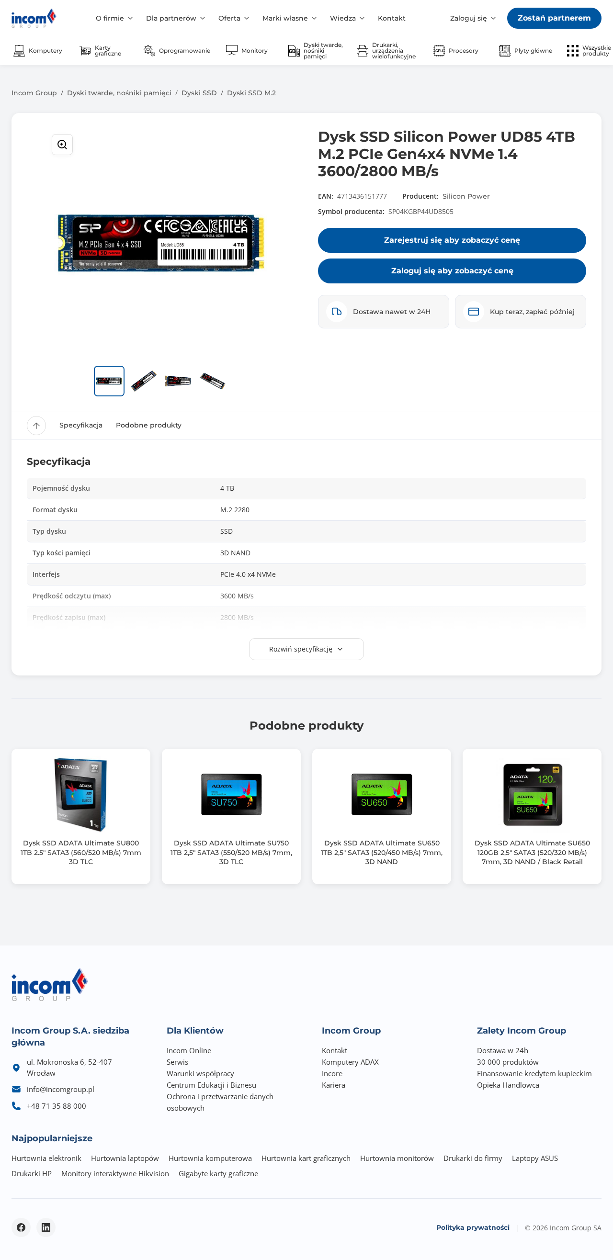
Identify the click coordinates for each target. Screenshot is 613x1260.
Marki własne (285, 18)
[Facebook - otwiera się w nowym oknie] (21, 1227)
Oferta (229, 18)
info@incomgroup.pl (60, 1089)
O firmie (110, 18)
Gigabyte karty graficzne (218, 1173)
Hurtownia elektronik (46, 1158)
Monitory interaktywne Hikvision (115, 1173)
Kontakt (392, 18)
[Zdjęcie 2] (143, 381)
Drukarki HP (31, 1173)
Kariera (333, 1085)
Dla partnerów (171, 18)
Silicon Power (466, 196)
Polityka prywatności (473, 1227)
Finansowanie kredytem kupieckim (534, 1073)
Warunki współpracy (200, 1073)
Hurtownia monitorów (397, 1158)
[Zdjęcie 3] (178, 381)
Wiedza (343, 18)
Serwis (177, 1062)
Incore (332, 1073)
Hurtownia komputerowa (210, 1158)
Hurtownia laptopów (125, 1158)
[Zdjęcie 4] (212, 381)
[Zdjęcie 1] (109, 381)
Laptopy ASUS (535, 1158)
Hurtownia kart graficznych (306, 1158)
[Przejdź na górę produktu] (36, 425)
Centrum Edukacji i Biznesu (211, 1085)
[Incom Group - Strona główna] (34, 18)
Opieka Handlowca (508, 1085)
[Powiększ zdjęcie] (62, 144)
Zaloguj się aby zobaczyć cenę (452, 270)
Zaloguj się (468, 18)
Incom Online (189, 1050)
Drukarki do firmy (472, 1158)
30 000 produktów (508, 1062)
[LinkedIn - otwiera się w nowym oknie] (46, 1227)
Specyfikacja (80, 425)
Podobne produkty (149, 425)
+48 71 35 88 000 (56, 1106)
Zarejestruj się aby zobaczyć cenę (452, 240)
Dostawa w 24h (502, 1050)
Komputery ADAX (350, 1062)
